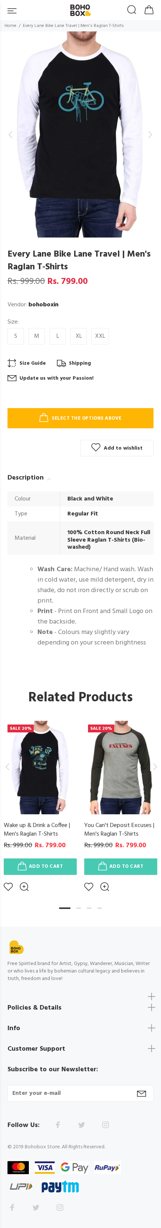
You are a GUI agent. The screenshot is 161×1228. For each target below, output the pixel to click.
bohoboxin (43, 305)
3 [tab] (89, 908)
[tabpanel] (40, 800)
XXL (100, 336)
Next (154, 767)
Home (10, 26)
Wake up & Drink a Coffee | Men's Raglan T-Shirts (37, 830)
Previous (7, 767)
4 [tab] (99, 908)
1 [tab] (64, 908)
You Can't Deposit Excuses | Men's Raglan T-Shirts (119, 830)
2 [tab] (78, 908)
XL (79, 336)
